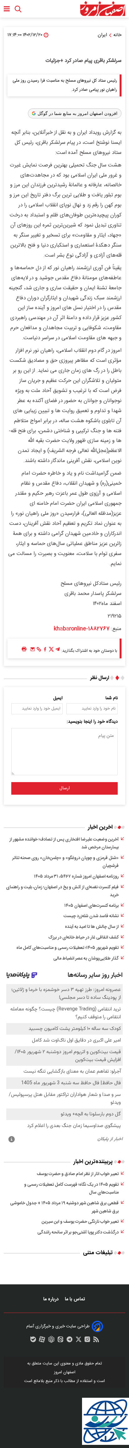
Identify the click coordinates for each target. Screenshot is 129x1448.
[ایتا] (60, 1340)
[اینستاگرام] (87, 1341)
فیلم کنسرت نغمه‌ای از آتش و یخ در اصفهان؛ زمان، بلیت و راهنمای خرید (62, 891)
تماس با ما (75, 1299)
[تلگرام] (57, 650)
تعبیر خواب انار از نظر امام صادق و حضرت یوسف (78, 1174)
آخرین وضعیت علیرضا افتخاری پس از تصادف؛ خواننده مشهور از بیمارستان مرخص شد (64, 844)
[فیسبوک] (45, 650)
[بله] (33, 1340)
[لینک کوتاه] (38, 650)
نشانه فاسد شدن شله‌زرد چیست (91, 916)
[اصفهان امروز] (102, 8)
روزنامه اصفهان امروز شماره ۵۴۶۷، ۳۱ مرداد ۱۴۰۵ (76, 876)
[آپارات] (42, 1341)
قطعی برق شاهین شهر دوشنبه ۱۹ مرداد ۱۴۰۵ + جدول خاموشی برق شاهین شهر (64, 1207)
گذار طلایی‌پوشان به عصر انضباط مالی (86, 958)
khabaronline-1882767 (82, 628)
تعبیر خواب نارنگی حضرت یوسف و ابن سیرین (80, 1222)
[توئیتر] (51, 650)
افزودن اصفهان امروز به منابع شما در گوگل (77, 113)
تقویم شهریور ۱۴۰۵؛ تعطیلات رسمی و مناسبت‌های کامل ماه (67, 948)
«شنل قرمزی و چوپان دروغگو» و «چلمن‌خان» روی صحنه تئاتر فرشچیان (65, 862)
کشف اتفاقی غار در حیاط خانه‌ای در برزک (83, 937)
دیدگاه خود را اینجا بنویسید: (92, 722)
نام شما (112, 698)
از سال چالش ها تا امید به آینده (92, 927)
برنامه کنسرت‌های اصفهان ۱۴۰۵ (91, 906)
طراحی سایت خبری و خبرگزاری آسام (58, 1326)
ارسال (64, 788)
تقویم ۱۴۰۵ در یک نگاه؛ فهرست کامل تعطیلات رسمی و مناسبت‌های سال (71, 1189)
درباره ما (51, 1299)
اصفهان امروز (64, 1372)
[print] (24, 649)
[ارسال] (32, 650)
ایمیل (58, 698)
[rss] (96, 1341)
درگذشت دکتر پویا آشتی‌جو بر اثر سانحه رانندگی (78, 1232)
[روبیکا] (51, 1341)
